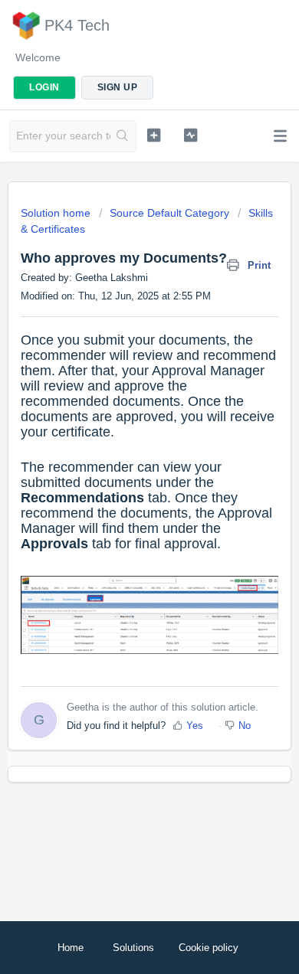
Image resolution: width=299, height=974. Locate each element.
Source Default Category (169, 213)
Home (71, 947)
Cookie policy (208, 947)
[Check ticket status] (190, 134)
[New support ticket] (153, 134)
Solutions (133, 947)
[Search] (123, 136)
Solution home (57, 213)
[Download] (121, 479)
